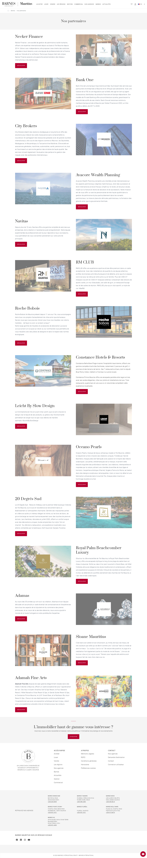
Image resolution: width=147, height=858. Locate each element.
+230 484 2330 (81, 801)
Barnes (98, 4)
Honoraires (85, 765)
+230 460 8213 (110, 801)
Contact (111, 761)
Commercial (78, 4)
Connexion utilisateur (116, 765)
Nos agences (89, 4)
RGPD (83, 757)
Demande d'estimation (116, 757)
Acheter (39, 4)
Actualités (106, 4)
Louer (46, 4)
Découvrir (21, 65)
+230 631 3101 (52, 812)
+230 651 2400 (52, 825)
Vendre (52, 4)
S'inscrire (73, 736)
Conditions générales (89, 761)
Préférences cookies (88, 768)
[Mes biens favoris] (131, 4)
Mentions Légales (87, 754)
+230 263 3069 (52, 801)
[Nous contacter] (143, 854)
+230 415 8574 (110, 812)
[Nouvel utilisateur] (135, 4)
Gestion (70, 4)
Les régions (61, 4)
